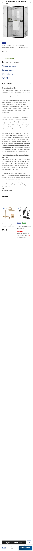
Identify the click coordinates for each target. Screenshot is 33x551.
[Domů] (4, 547)
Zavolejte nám (7, 78)
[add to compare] (4, 208)
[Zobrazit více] (30, 2)
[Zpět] (3, 2)
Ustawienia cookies (25, 547)
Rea (2, 223)
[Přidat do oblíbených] (13, 208)
